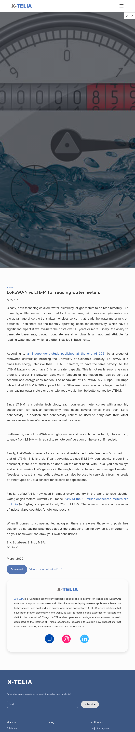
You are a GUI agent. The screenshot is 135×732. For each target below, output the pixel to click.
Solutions (12, 728)
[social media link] (49, 639)
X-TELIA (19, 598)
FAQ (51, 722)
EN (127, 15)
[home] (21, 5)
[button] (121, 6)
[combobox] (129, 15)
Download (17, 569)
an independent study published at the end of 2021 (66, 353)
